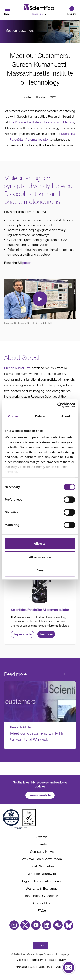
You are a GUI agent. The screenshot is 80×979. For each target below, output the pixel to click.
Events (42, 844)
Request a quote (22, 634)
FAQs (42, 910)
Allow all (40, 543)
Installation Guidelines (41, 896)
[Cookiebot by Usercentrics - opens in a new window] (57, 405)
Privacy (62, 959)
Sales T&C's (45, 966)
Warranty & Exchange (42, 888)
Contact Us (41, 903)
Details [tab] (40, 416)
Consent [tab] (14, 416)
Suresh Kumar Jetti (17, 368)
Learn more (46, 634)
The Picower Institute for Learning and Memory (41, 122)
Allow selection (40, 557)
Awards (41, 837)
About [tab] (65, 416)
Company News (42, 851)
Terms (50, 959)
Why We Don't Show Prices (42, 859)
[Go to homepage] (39, 7)
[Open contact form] (69, 968)
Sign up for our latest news (41, 881)
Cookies (21, 959)
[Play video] (40, 299)
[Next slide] (74, 674)
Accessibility (36, 959)
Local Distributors (42, 866)
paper (26, 262)
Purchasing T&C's (25, 966)
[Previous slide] (66, 674)
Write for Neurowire (41, 873)
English (40, 945)
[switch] (69, 499)
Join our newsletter (40, 795)
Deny (40, 570)
